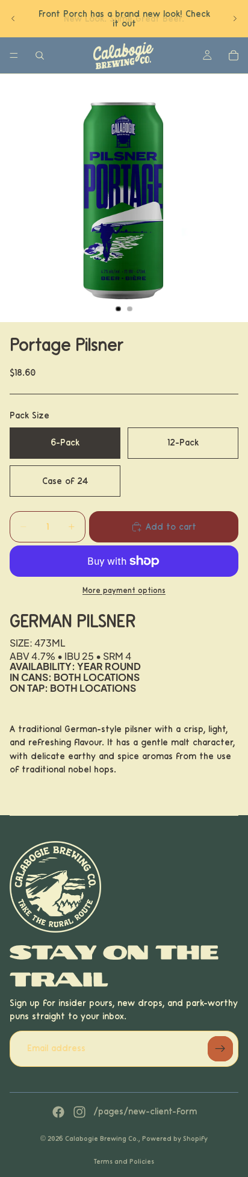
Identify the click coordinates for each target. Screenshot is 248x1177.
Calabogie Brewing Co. (101, 1138)
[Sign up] (220, 1048)
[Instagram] (79, 1112)
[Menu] (14, 55)
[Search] (39, 55)
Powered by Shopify (175, 1138)
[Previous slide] (13, 18)
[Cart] (233, 55)
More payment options (124, 590)
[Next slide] (235, 18)
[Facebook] (58, 1112)
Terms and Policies (124, 1161)
